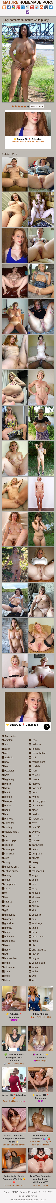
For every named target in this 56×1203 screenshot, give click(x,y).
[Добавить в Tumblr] (46, 7)
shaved (35, 893)
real (33, 866)
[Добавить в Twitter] (51, 7)
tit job (34, 941)
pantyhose (37, 845)
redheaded (37, 871)
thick (34, 932)
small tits (36, 914)
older (34, 810)
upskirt (35, 954)
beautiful (9, 770)
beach (7, 766)
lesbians (36, 744)
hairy (7, 932)
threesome (37, 936)
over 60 (35, 831)
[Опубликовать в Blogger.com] (4, 7)
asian (7, 748)
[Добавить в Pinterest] (32, 7)
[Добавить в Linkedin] (23, 7)
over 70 (35, 836)
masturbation (38, 753)
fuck (6, 906)
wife (33, 976)
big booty (9, 779)
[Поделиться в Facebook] (9, 7)
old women (37, 805)
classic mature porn (15, 831)
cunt (6, 858)
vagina (35, 958)
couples (8, 845)
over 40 (35, 823)
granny (8, 928)
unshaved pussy (40, 949)
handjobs (9, 941)
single (35, 901)
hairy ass (9, 936)
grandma (9, 923)
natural (35, 779)
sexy (34, 888)
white (34, 971)
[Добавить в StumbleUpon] (41, 7)
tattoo (34, 928)
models (35, 766)
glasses (8, 919)
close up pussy (12, 840)
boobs (7, 805)
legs (34, 740)
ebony (7, 875)
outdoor (35, 814)
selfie (34, 879)
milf (33, 757)
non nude (36, 788)
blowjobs (9, 801)
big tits (8, 783)
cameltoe (9, 823)
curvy (7, 862)
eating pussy (11, 871)
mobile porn (38, 762)
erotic (7, 879)
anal (6, 744)
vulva (34, 967)
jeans (7, 971)
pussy (34, 862)
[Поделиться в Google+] (18, 7)
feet (6, 897)
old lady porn (38, 801)
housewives (11, 958)
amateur (8, 740)
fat (5, 893)
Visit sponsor (37, 106)
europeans (10, 884)
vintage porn (38, 962)
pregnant (36, 853)
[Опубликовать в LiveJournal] (27, 7)
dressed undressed (15, 866)
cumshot (9, 853)
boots (7, 810)
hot (6, 954)
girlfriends (9, 914)
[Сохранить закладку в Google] (13, 7)
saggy (35, 875)
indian (7, 962)
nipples (35, 783)
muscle (35, 775)
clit (5, 836)
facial (7, 888)
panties (35, 840)
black (7, 792)
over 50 (35, 827)
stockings (36, 923)
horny (7, 949)
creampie (9, 849)
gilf (6, 910)
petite (34, 849)
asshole (8, 757)
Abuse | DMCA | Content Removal (20, 1192)
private (35, 858)
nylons (35, 797)
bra (6, 814)
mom (34, 770)
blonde (8, 797)
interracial (9, 967)
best (6, 775)
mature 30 (37, 818)
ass (6, 753)
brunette (8, 818)
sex (33, 884)
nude (34, 792)
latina (7, 980)
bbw (6, 762)
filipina (8, 901)
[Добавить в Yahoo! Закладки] (27, 12)
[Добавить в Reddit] (37, 7)
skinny (35, 906)
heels (7, 945)
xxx (33, 980)
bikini (7, 788)
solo (34, 919)
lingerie (35, 748)
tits (33, 945)
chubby (8, 827)
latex (7, 976)
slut (33, 910)
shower (35, 897)
